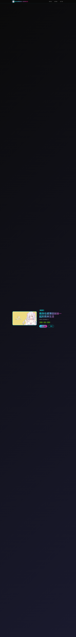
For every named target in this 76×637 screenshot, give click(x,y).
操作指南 (55, 1)
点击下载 (61, 1)
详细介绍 (50, 1)
